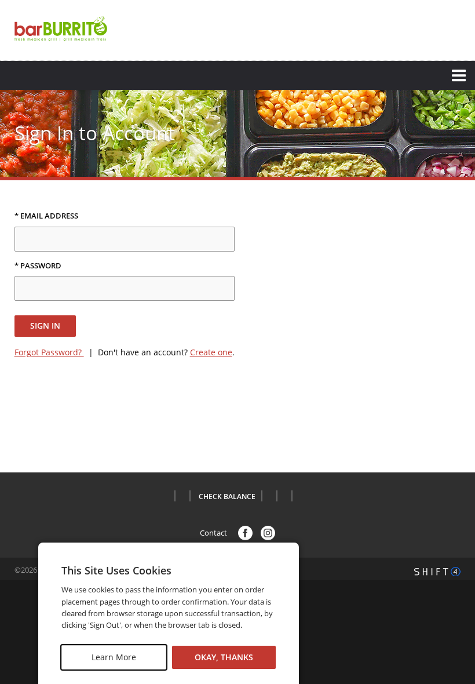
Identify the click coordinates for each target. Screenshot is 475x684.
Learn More (114, 657)
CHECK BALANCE (227, 497)
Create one (211, 352)
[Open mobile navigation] (237, 75)
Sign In (45, 325)
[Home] (60, 29)
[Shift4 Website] (437, 571)
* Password (37, 266)
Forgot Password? (49, 352)
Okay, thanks (224, 657)
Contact (213, 533)
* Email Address (46, 216)
